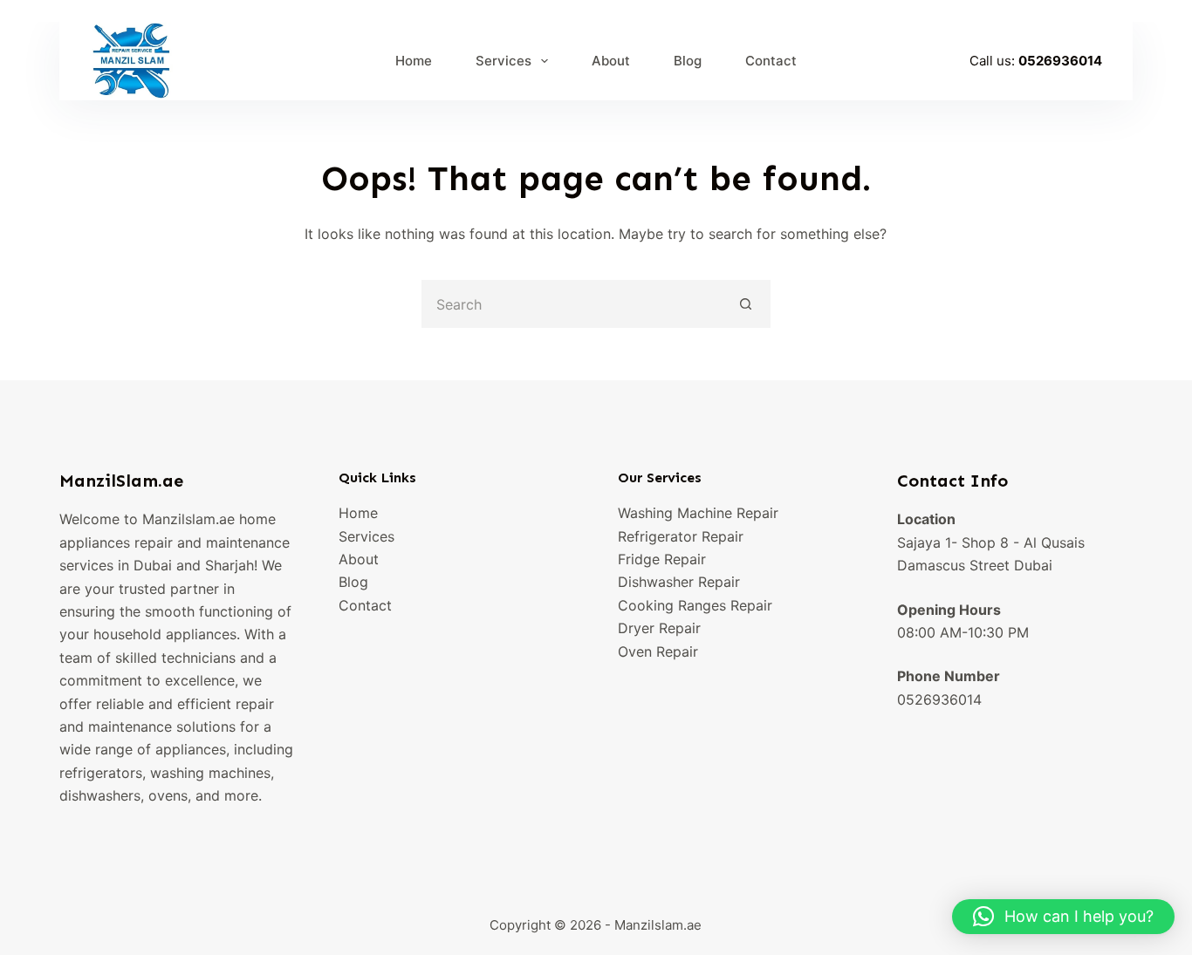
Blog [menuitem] (688, 60)
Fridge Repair (662, 559)
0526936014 (1060, 60)
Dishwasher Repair (679, 581)
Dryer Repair (659, 628)
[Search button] (747, 304)
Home (358, 513)
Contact (365, 605)
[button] (1063, 916)
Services (366, 536)
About (359, 559)
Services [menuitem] (503, 60)
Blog (353, 581)
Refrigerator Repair (680, 536)
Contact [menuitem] (771, 60)
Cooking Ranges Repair (695, 605)
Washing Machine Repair (698, 513)
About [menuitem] (611, 60)
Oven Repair (658, 651)
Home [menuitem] (413, 60)
